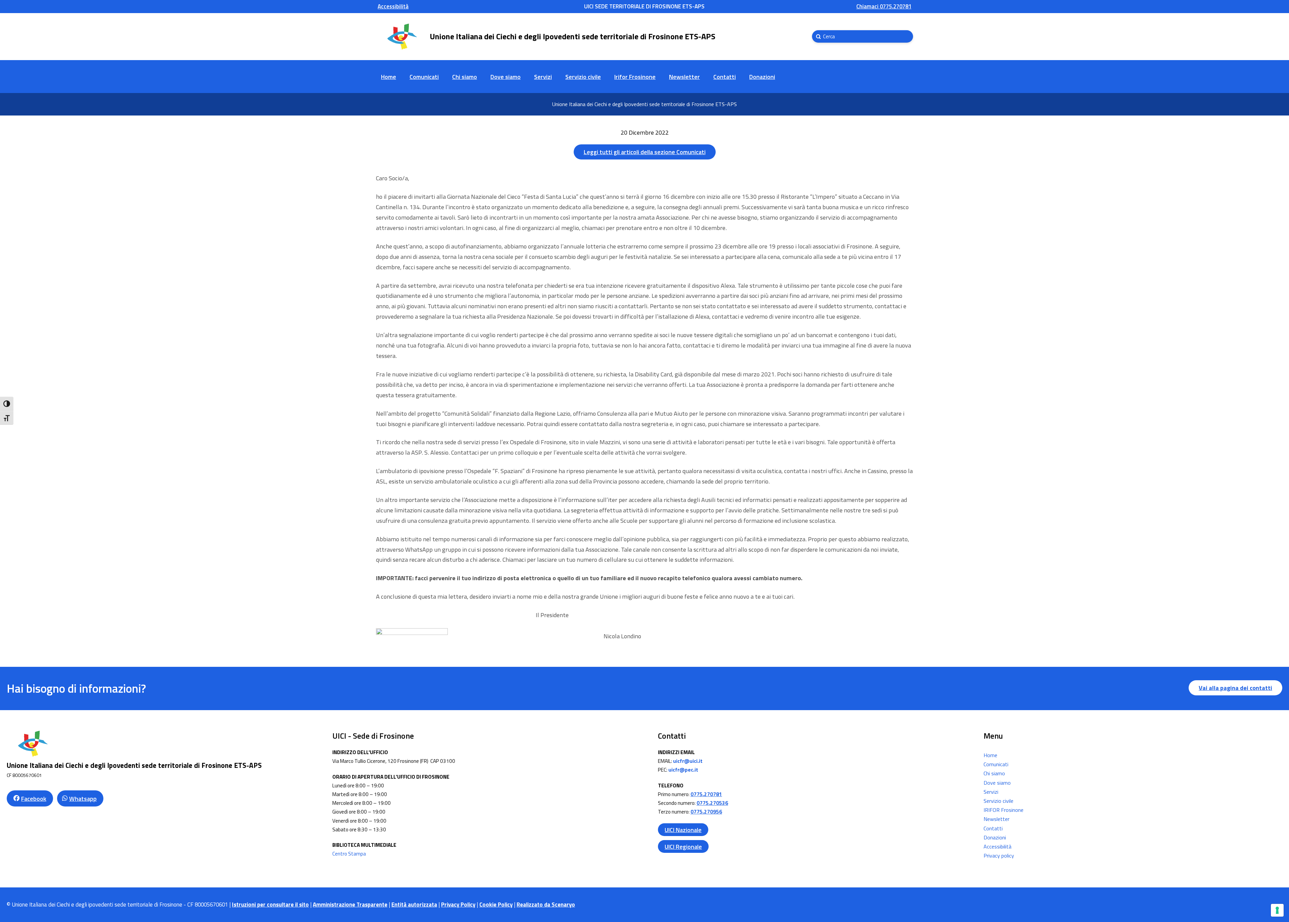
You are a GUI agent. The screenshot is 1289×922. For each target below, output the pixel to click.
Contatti (993, 828)
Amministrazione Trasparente (350, 904)
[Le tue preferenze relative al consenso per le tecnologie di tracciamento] (1277, 910)
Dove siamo (997, 783)
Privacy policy (999, 855)
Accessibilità (997, 846)
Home (990, 755)
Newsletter (996, 819)
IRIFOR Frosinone (1003, 810)
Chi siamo (994, 773)
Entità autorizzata (414, 904)
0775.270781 (706, 794)
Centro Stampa (349, 854)
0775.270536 (712, 803)
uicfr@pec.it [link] (683, 770)
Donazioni (995, 837)
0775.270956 (706, 812)
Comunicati (996, 764)
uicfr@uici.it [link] (688, 761)
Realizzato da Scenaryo (546, 904)
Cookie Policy (496, 904)
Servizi (991, 792)
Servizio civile (998, 801)
